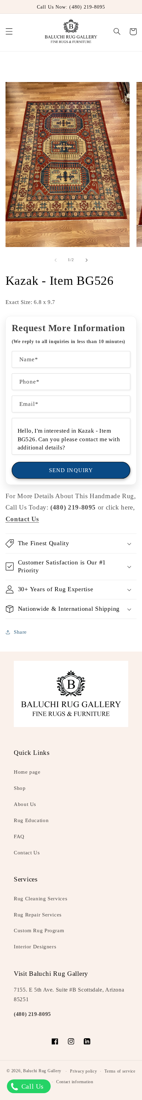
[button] (9, 31)
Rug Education (31, 820)
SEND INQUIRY (71, 470)
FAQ (19, 836)
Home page (27, 772)
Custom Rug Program (39, 930)
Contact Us (27, 852)
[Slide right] (86, 260)
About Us (25, 804)
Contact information (74, 1082)
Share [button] (20, 632)
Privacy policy (83, 1071)
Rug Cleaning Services (40, 898)
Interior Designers (35, 946)
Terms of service (119, 1071)
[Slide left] (55, 260)
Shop (20, 788)
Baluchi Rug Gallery (42, 1071)
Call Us (31, 1086)
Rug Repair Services (38, 914)
